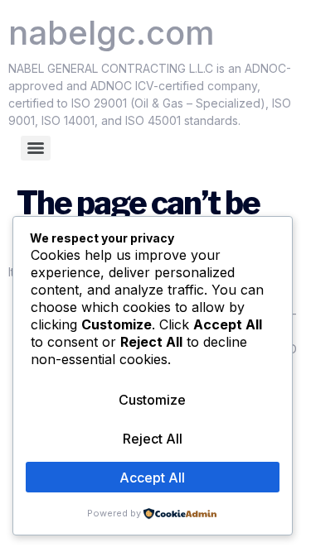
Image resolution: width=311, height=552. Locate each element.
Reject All (152, 438)
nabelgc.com (111, 32)
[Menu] (36, 148)
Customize (152, 399)
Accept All (152, 477)
